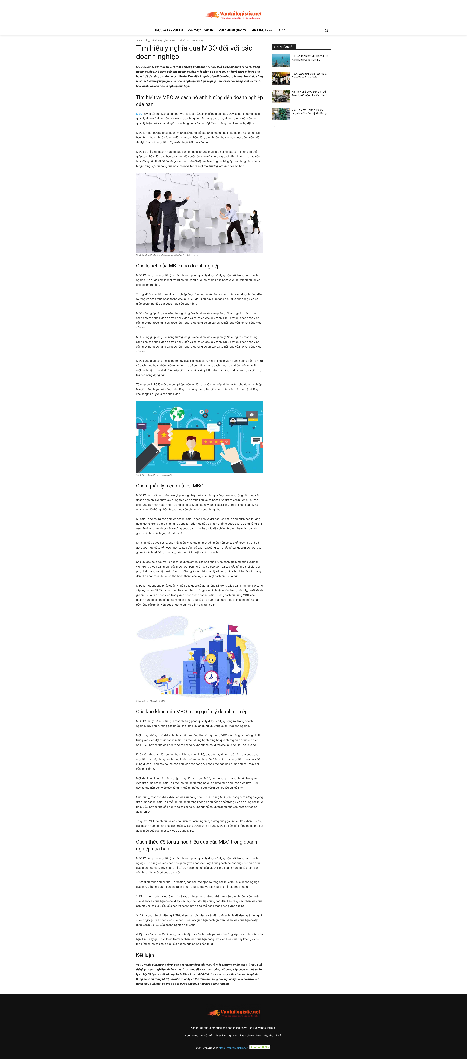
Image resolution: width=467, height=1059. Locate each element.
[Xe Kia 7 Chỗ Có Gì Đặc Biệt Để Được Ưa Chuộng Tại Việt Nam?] (281, 96)
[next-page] (280, 127)
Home (139, 40)
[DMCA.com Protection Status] (259, 1047)
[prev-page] (274, 127)
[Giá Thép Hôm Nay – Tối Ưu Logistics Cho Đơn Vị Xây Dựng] (281, 114)
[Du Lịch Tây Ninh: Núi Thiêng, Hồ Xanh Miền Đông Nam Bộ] (281, 60)
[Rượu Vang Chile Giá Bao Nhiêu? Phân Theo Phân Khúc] (281, 78)
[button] (326, 30)
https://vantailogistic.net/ (233, 1047)
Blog (147, 40)
